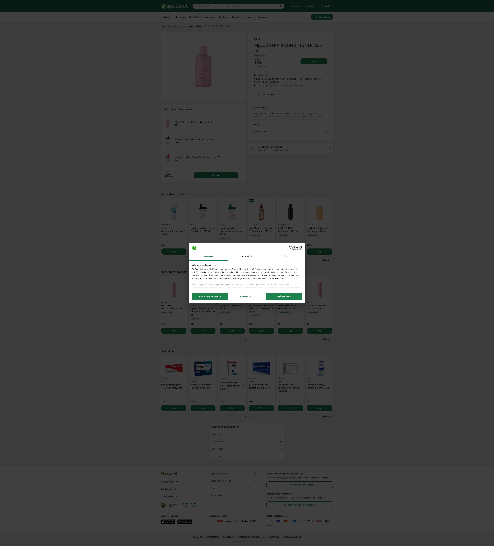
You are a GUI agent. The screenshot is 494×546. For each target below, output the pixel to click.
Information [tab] (247, 256)
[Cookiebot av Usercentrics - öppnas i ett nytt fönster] (291, 248)
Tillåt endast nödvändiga (210, 296)
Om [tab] (285, 256)
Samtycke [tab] (208, 257)
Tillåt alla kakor (284, 296)
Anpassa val (245, 296)
